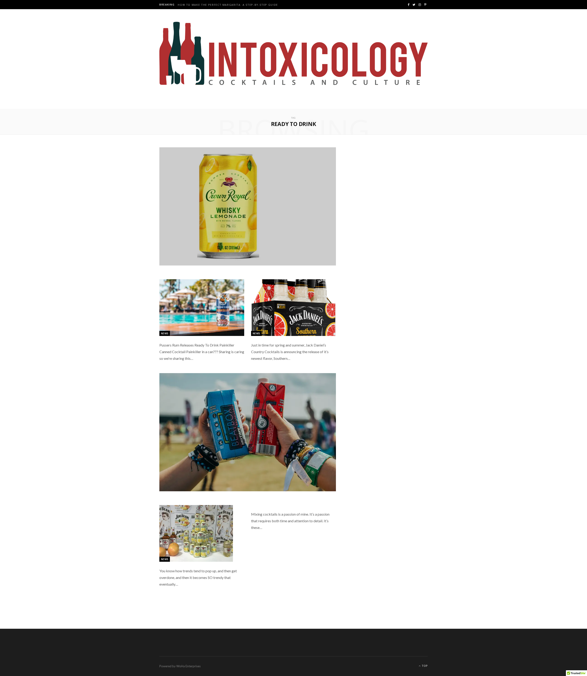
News (164, 333)
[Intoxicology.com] (293, 53)
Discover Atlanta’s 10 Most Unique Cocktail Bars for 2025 (228, 4)
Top (424, 666)
